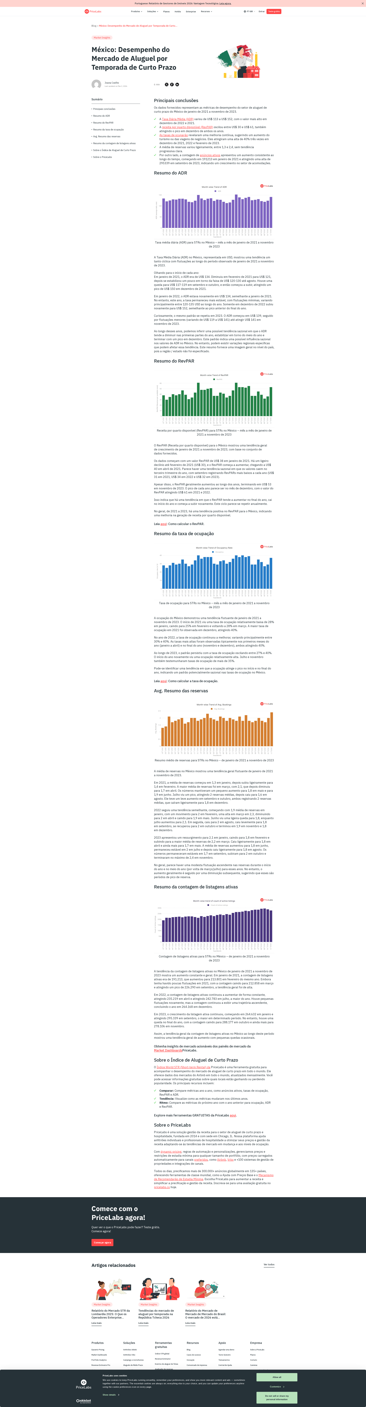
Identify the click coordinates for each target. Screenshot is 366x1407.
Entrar (262, 11)
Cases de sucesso (194, 1355)
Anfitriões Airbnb (130, 1350)
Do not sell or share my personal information (277, 1398)
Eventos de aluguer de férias (166, 1364)
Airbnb (221, 1160)
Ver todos (269, 1264)
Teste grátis (274, 11)
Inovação (190, 1360)
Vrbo (230, 1160)
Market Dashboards (168, 1050)
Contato (253, 1360)
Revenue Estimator (163, 1359)
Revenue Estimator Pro (101, 1365)
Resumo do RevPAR (103, 122)
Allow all (277, 1377)
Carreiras (253, 1365)
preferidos (201, 1160)
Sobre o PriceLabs (102, 157)
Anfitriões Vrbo (129, 1355)
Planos (166, 11)
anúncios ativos (210, 155)
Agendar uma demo (226, 1350)
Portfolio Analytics (99, 1360)
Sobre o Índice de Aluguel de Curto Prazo (114, 150)
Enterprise (191, 11)
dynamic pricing (171, 1152)
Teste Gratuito (224, 1355)
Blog (94, 25)
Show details (109, 1395)
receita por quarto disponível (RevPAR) (187, 127)
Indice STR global (162, 1354)
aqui (163, 524)
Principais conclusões (104, 108)
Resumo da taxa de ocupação (108, 129)
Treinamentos (224, 1360)
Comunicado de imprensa (197, 1365)
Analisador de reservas (164, 1369)
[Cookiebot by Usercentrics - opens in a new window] (83, 1401)
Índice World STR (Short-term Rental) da (183, 1067)
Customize (275, 1386)
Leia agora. (225, 3)
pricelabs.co (162, 1187)
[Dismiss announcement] (362, 3)
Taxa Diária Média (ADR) (178, 119)
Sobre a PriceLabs (257, 1350)
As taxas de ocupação (173, 135)
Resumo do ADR (101, 115)
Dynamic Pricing (98, 1350)
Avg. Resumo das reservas (106, 136)
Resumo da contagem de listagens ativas (114, 143)
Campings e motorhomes (133, 1360)
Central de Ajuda (225, 1365)
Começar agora (102, 1242)
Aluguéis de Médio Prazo (133, 1365)
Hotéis (178, 11)
